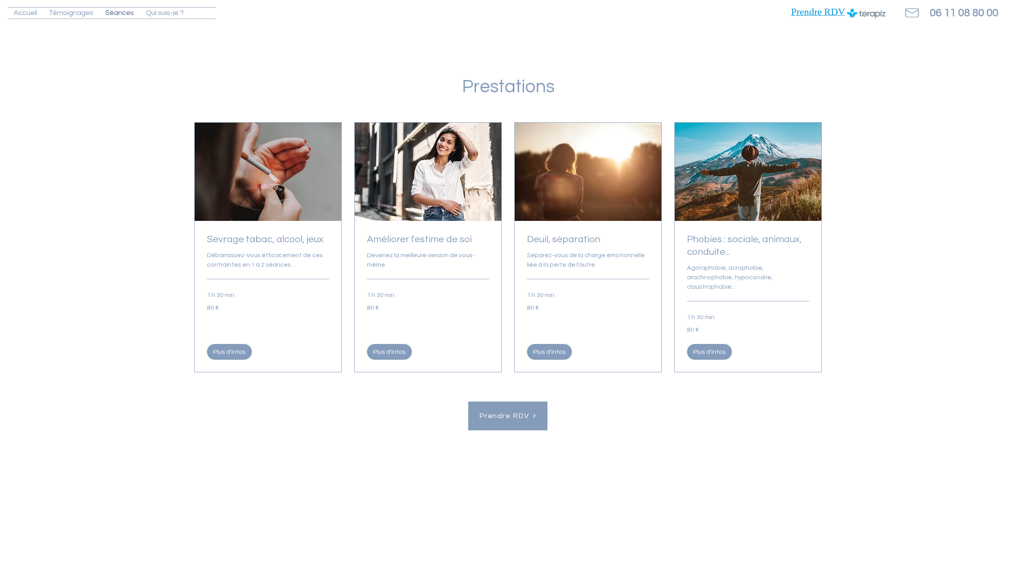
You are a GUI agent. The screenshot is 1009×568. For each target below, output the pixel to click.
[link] (268, 239)
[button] (229, 352)
